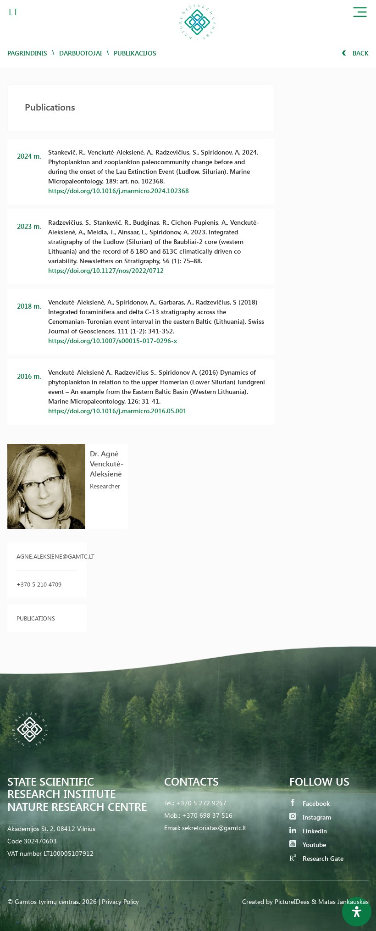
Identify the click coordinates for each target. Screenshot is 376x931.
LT (13, 11)
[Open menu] (360, 14)
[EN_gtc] (197, 43)
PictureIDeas (292, 901)
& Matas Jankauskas (340, 901)
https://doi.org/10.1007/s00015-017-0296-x (112, 340)
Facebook (315, 803)
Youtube (313, 844)
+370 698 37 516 (207, 815)
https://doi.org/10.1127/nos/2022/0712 (106, 270)
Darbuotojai (80, 53)
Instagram (316, 817)
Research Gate (322, 858)
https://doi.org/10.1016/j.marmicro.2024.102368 (118, 190)
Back (360, 53)
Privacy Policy (120, 901)
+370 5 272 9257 (201, 802)
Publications (36, 618)
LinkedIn (314, 830)
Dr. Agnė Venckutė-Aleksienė (106, 463)
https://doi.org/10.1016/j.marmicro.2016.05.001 (117, 410)
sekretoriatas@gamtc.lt (214, 827)
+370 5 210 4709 (39, 584)
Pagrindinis (27, 53)
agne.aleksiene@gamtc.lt (47, 556)
